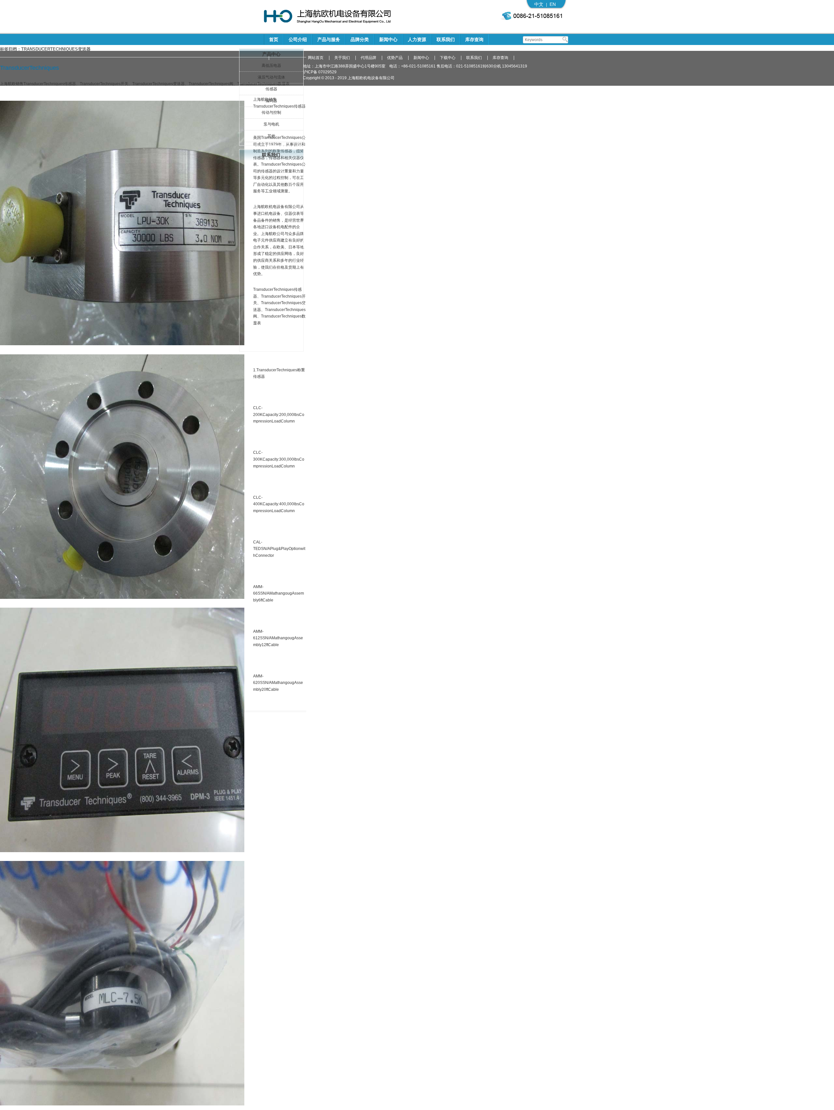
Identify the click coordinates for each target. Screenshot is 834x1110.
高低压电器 (271, 65)
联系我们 (446, 39)
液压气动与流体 (271, 77)
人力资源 (417, 39)
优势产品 (395, 58)
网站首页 (316, 58)
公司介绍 (298, 39)
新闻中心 (388, 39)
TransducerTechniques (29, 68)
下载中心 (447, 58)
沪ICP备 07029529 (320, 72)
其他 (271, 136)
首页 (273, 39)
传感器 (271, 89)
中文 (538, 4)
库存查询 (474, 39)
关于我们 (342, 58)
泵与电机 (271, 124)
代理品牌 (368, 58)
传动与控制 (271, 112)
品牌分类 (360, 39)
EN (553, 4)
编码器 (271, 100)
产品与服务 (328, 39)
